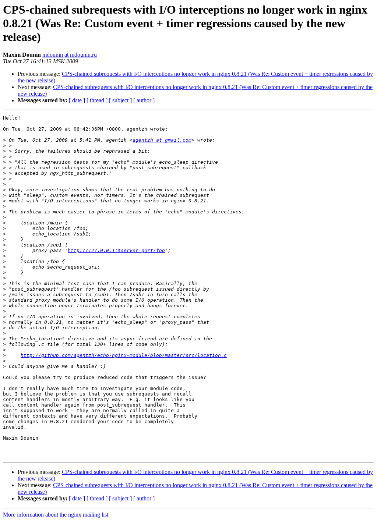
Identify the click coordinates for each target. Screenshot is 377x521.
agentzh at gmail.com (162, 140)
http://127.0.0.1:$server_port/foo (116, 250)
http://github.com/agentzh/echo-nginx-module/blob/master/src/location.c (124, 355)
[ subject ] (120, 100)
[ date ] (77, 100)
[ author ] (144, 100)
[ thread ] (97, 100)
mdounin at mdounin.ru (69, 55)
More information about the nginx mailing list (55, 514)
